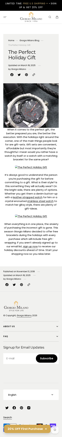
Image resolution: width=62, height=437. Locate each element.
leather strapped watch (27, 197)
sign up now (30, 246)
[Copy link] (33, 74)
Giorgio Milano (24, 315)
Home (11, 40)
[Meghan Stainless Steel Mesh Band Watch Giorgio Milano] (31, 216)
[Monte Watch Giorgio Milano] (31, 167)
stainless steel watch (40, 201)
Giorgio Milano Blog (29, 40)
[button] (5, 17)
